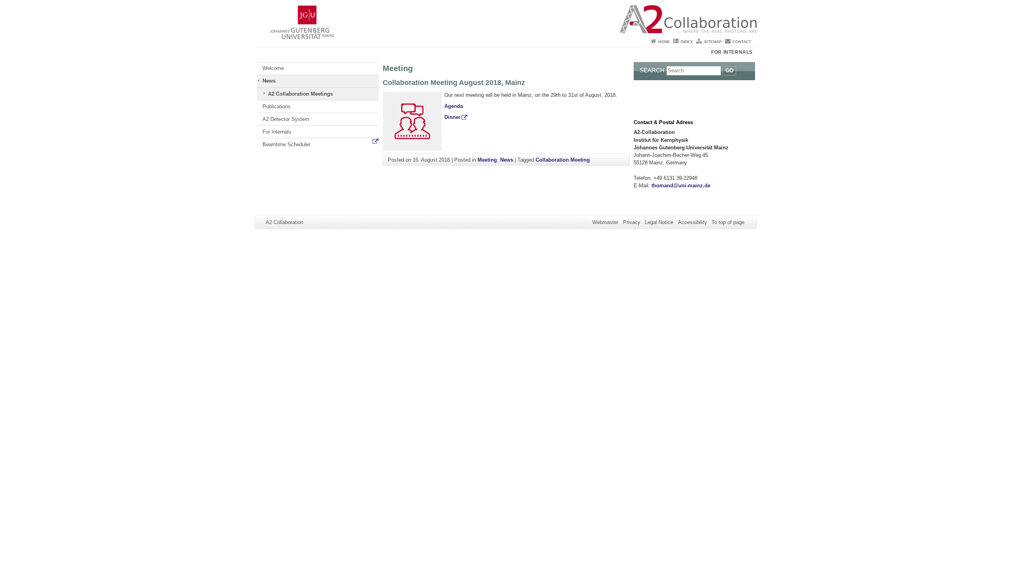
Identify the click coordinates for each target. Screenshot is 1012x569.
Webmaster (605, 222)
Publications (276, 106)
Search (652, 70)
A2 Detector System (285, 119)
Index (687, 42)
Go (729, 70)
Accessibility (692, 222)
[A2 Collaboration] (506, 18)
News (269, 81)
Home (664, 42)
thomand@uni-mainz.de (680, 185)
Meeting (487, 160)
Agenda (453, 106)
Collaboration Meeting (563, 160)
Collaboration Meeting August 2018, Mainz (454, 83)
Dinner (452, 117)
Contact (742, 42)
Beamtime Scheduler (286, 144)
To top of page (728, 222)
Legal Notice (659, 222)
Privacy (631, 222)
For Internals (732, 52)
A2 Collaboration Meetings (300, 94)
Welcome (273, 68)
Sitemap (713, 42)
